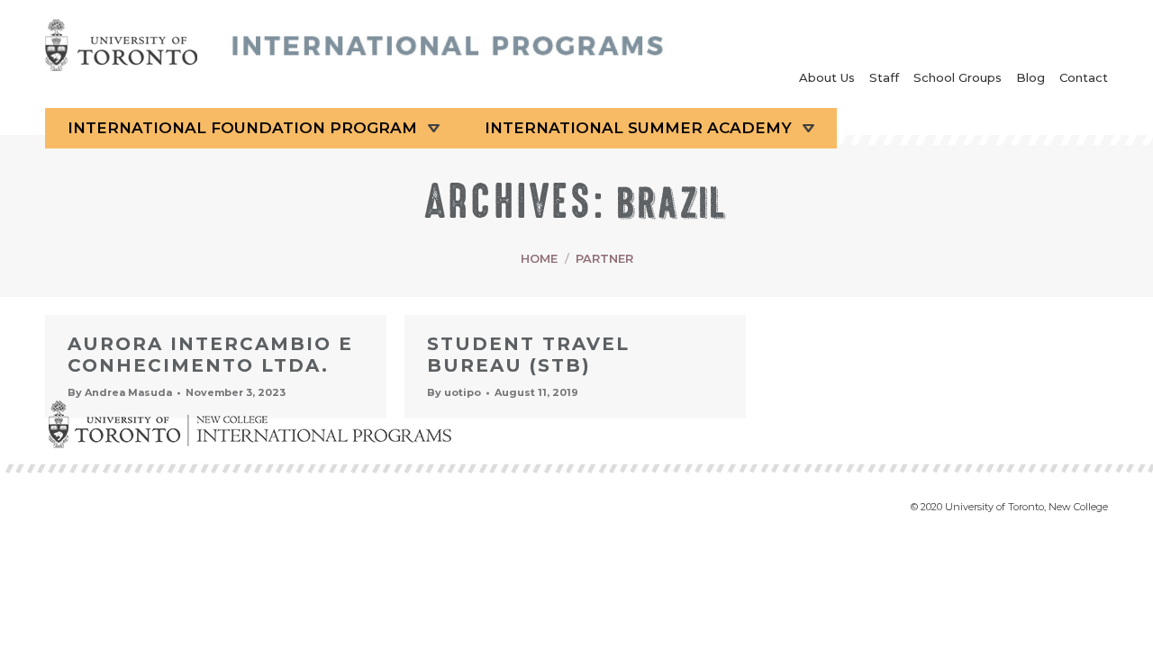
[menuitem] (827, 80)
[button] (1126, 621)
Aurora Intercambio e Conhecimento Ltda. (210, 354)
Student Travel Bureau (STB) (528, 354)
